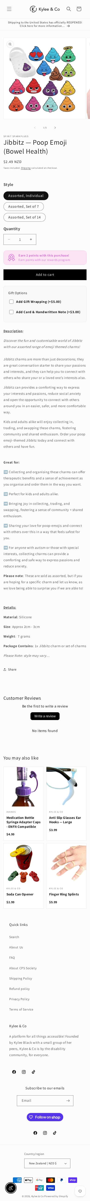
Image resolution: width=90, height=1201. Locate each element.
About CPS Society (22, 968)
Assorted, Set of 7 (23, 206)
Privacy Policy (19, 999)
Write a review (45, 716)
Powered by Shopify (56, 1196)
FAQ (12, 957)
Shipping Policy (20, 978)
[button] (9, 9)
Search (14, 937)
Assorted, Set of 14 (24, 217)
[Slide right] (55, 128)
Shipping (26, 167)
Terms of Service (21, 1009)
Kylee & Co (37, 1196)
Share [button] (12, 669)
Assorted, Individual (26, 195)
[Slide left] (35, 128)
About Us (16, 947)
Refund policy (19, 989)
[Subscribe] (68, 1100)
